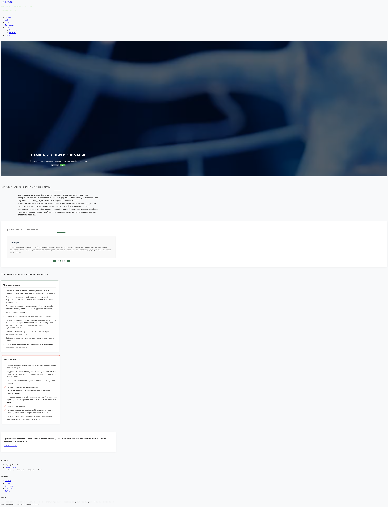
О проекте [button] (55, 165)
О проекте (13, 30)
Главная (8, 17)
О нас (7, 27)
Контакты (12, 33)
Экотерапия (9, 25)
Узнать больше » (10, 446)
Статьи (7, 22)
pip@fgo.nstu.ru (11, 467)
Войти (7, 35)
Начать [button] (62, 165)
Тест (6, 20)
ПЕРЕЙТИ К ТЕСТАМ (8, 10)
